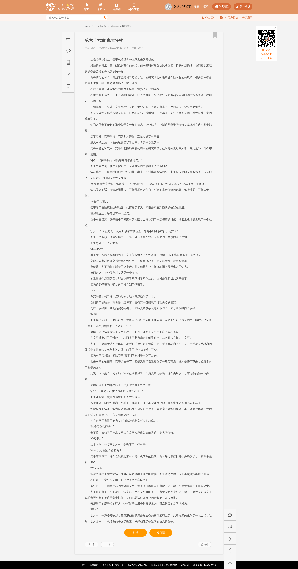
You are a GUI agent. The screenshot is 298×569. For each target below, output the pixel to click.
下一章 (107, 544)
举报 (204, 544)
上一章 (91, 544)
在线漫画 (247, 17)
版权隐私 (106, 565)
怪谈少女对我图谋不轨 (121, 26)
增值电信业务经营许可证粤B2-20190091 (170, 565)
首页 (91, 26)
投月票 (161, 532)
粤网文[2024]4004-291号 (205, 565)
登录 (206, 6)
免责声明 (94, 565)
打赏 (135, 532)
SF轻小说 (101, 26)
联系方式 (119, 565)
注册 (196, 6)
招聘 (83, 565)
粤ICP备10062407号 (137, 565)
